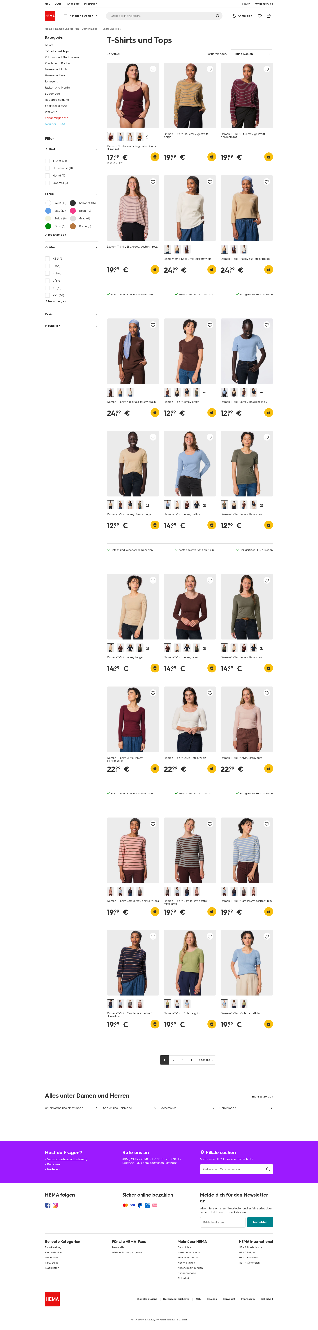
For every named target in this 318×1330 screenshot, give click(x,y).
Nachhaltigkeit (186, 1262)
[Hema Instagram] (55, 1205)
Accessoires (168, 1108)
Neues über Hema (189, 1252)
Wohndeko (51, 1257)
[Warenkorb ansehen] (268, 15)
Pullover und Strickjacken (62, 57)
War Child (51, 112)
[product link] (133, 95)
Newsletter (119, 1247)
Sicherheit (184, 1278)
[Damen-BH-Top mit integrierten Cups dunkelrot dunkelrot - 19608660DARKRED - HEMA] (110, 136)
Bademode (52, 93)
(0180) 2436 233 (133, 1159)
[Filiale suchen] (268, 1169)
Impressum (248, 1299)
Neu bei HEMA (55, 124)
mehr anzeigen (262, 1096)
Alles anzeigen (55, 234)
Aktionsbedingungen (190, 1267)
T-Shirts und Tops (57, 51)
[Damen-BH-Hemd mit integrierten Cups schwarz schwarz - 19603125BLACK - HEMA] (139, 136)
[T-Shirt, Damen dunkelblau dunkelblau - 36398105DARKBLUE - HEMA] (186, 392)
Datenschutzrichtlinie (176, 1299)
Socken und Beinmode (117, 1108)
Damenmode (90, 28)
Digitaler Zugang (147, 1299)
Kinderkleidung (54, 1252)
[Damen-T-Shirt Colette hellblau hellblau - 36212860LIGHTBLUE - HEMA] (186, 1004)
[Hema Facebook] (47, 1205)
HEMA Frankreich (249, 1257)
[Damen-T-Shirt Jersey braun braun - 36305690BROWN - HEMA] (186, 505)
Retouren (53, 1164)
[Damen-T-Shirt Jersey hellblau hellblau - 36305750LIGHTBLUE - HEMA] (167, 505)
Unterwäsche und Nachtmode (64, 1108)
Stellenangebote (188, 1257)
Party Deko (52, 1262)
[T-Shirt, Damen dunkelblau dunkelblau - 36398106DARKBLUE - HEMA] (196, 505)
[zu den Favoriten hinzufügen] (153, 69)
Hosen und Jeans (56, 75)
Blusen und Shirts (56, 69)
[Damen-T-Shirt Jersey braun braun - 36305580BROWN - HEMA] (167, 392)
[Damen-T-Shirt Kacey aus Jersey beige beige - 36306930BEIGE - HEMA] (177, 249)
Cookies (212, 1299)
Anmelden (260, 1222)
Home (48, 28)
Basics (49, 45)
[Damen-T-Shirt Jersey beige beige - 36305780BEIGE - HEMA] (177, 505)
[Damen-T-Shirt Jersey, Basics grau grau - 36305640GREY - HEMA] (196, 392)
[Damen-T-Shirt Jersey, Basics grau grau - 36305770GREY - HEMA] (139, 648)
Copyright (229, 1299)
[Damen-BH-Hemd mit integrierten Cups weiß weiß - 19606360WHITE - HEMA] (130, 136)
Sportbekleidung (56, 106)
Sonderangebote (56, 118)
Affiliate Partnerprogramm (127, 1252)
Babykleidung (53, 1247)
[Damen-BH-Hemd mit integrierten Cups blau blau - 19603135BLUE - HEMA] (120, 136)
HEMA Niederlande (250, 1247)
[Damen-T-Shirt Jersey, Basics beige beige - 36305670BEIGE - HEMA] (177, 392)
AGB (198, 1299)
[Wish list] (259, 15)
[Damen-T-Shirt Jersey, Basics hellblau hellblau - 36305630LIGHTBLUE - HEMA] (224, 392)
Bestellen (53, 1169)
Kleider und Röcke (57, 63)
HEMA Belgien (247, 1252)
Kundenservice (187, 1273)
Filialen (246, 3)
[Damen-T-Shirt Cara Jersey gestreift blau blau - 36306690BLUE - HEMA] (120, 891)
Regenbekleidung (57, 99)
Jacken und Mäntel (57, 87)
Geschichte (184, 1247)
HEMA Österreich (249, 1262)
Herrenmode (227, 1108)
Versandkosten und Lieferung (67, 1159)
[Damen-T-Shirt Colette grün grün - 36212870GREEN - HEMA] (167, 1004)
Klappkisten (52, 1267)
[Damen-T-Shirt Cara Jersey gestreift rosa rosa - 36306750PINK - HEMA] (110, 891)
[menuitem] (47, 3)
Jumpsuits (51, 81)
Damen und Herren (67, 28)
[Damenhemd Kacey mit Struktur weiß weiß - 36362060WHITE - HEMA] (167, 249)
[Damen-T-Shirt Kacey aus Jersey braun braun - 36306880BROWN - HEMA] (186, 249)
